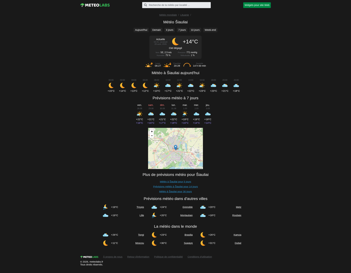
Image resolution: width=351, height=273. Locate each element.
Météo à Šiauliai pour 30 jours (175, 191)
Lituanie (184, 15)
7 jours (182, 30)
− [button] (152, 135)
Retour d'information (138, 256)
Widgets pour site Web (257, 5)
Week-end (210, 30)
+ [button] (152, 131)
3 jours (169, 30)
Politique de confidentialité (168, 256)
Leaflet (178, 168)
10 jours (195, 30)
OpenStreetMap (188, 168)
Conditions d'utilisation (200, 256)
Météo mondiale (168, 15)
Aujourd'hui (141, 30)
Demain (156, 30)
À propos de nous (112, 256)
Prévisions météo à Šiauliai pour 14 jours (175, 186)
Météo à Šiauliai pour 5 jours (175, 181)
